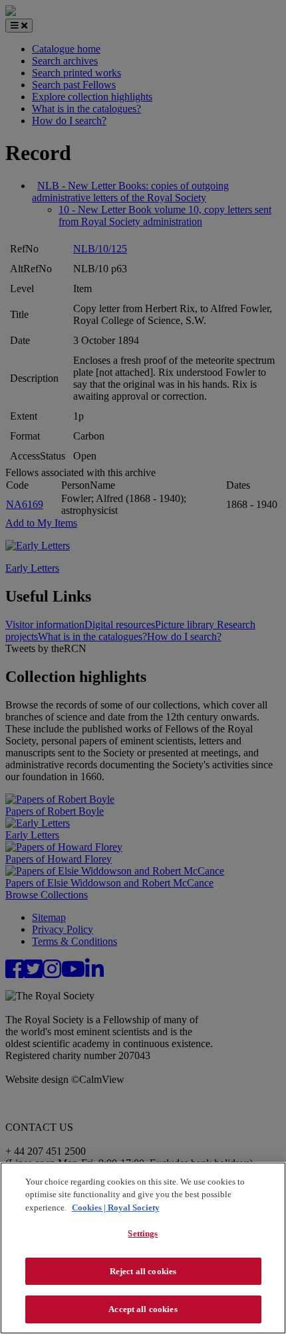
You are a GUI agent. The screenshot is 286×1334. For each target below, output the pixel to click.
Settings (143, 1233)
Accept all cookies (142, 1309)
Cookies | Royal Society (116, 1207)
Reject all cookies (143, 1271)
